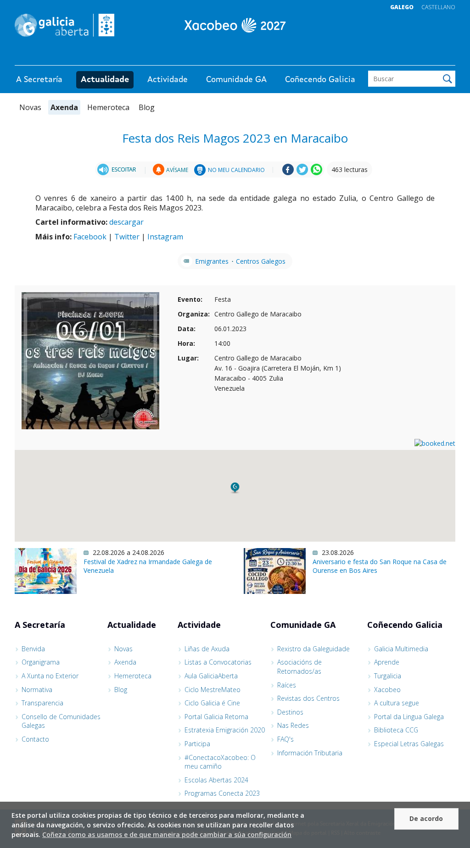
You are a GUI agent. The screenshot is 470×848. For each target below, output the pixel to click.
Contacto (35, 739)
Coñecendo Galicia (320, 80)
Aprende (386, 662)
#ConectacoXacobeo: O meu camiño (220, 762)
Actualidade (105, 80)
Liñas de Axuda (207, 648)
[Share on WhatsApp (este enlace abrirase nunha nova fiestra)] (316, 172)
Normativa (37, 689)
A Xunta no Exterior (50, 675)
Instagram (165, 237)
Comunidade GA (236, 80)
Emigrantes (212, 261)
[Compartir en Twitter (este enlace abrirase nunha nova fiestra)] (302, 172)
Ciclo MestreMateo (213, 689)
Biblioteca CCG (396, 730)
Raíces (286, 685)
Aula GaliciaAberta (211, 675)
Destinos (290, 712)
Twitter (127, 237)
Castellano (438, 7)
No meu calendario (236, 170)
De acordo (426, 818)
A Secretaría (39, 80)
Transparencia (42, 702)
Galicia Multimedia (401, 648)
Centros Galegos (260, 261)
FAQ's (285, 739)
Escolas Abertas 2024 (216, 780)
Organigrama (41, 662)
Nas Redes (293, 725)
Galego (402, 7)
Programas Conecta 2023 (222, 793)
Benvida (33, 648)
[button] (235, 488)
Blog (147, 107)
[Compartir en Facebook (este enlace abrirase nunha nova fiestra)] (288, 172)
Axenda (64, 107)
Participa (197, 743)
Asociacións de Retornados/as (299, 667)
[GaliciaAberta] (413, 56)
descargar (126, 222)
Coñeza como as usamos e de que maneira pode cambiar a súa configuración (166, 834)
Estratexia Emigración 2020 (225, 730)
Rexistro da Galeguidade (313, 648)
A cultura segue (396, 702)
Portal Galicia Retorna (216, 716)
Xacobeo (387, 689)
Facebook (89, 237)
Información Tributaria (309, 752)
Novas (30, 107)
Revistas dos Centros (308, 698)
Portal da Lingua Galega (409, 716)
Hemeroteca (108, 107)
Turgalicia (387, 675)
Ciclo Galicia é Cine (212, 702)
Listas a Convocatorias (218, 662)
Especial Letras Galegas (409, 743)
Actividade (167, 80)
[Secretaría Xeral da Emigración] (235, 25)
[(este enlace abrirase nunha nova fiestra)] (118, 169)
